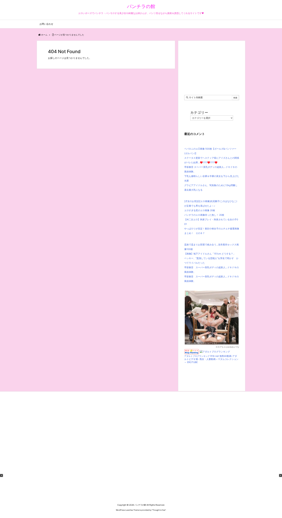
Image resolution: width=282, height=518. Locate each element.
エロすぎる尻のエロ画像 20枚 (199, 210)
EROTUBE (192, 362)
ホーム (44, 34)
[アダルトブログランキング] (215, 351)
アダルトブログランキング (197, 356)
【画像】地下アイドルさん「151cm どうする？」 (209, 253)
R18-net (214, 356)
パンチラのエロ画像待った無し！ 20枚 (204, 214)
